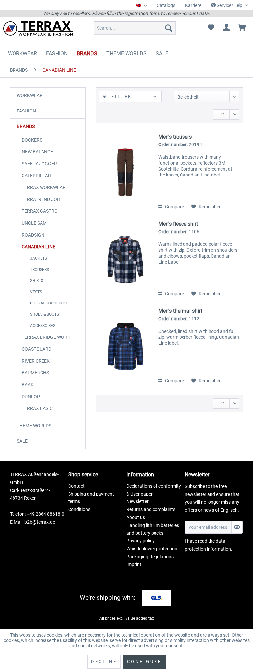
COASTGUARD (36, 349)
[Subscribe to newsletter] (237, 527)
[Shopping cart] (242, 28)
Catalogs (166, 5)
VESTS (36, 292)
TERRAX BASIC (37, 408)
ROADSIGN (33, 235)
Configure (144, 661)
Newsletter (137, 501)
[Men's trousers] (125, 172)
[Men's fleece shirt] (125, 259)
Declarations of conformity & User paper (153, 489)
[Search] (169, 28)
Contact (76, 486)
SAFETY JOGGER (39, 163)
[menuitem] (166, 5)
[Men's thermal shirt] (125, 346)
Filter (120, 96)
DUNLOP (31, 396)
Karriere (193, 5)
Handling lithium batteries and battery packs (152, 529)
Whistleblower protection (151, 548)
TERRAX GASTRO (40, 211)
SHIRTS (36, 280)
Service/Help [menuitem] (229, 5)
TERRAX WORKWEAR (44, 187)
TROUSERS (39, 269)
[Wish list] (210, 28)
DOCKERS (32, 140)
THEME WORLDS (34, 425)
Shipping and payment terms (91, 497)
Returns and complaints (150, 509)
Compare (174, 206)
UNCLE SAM (34, 223)
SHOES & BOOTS (44, 314)
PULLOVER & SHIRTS (48, 303)
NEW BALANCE (37, 151)
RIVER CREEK (36, 361)
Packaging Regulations (150, 556)
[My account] (226, 28)
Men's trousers (175, 137)
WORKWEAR (29, 95)
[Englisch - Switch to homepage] (38, 29)
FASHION (26, 110)
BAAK (28, 384)
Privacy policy (140, 540)
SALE (22, 441)
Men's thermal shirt (180, 311)
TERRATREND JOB (41, 199)
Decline (104, 661)
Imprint (133, 564)
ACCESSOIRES (42, 325)
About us (135, 517)
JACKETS (38, 258)
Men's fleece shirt (178, 224)
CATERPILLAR (36, 175)
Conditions (79, 509)
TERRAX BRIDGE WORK (46, 337)
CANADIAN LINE (38, 246)
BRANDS (26, 126)
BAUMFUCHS (35, 372)
